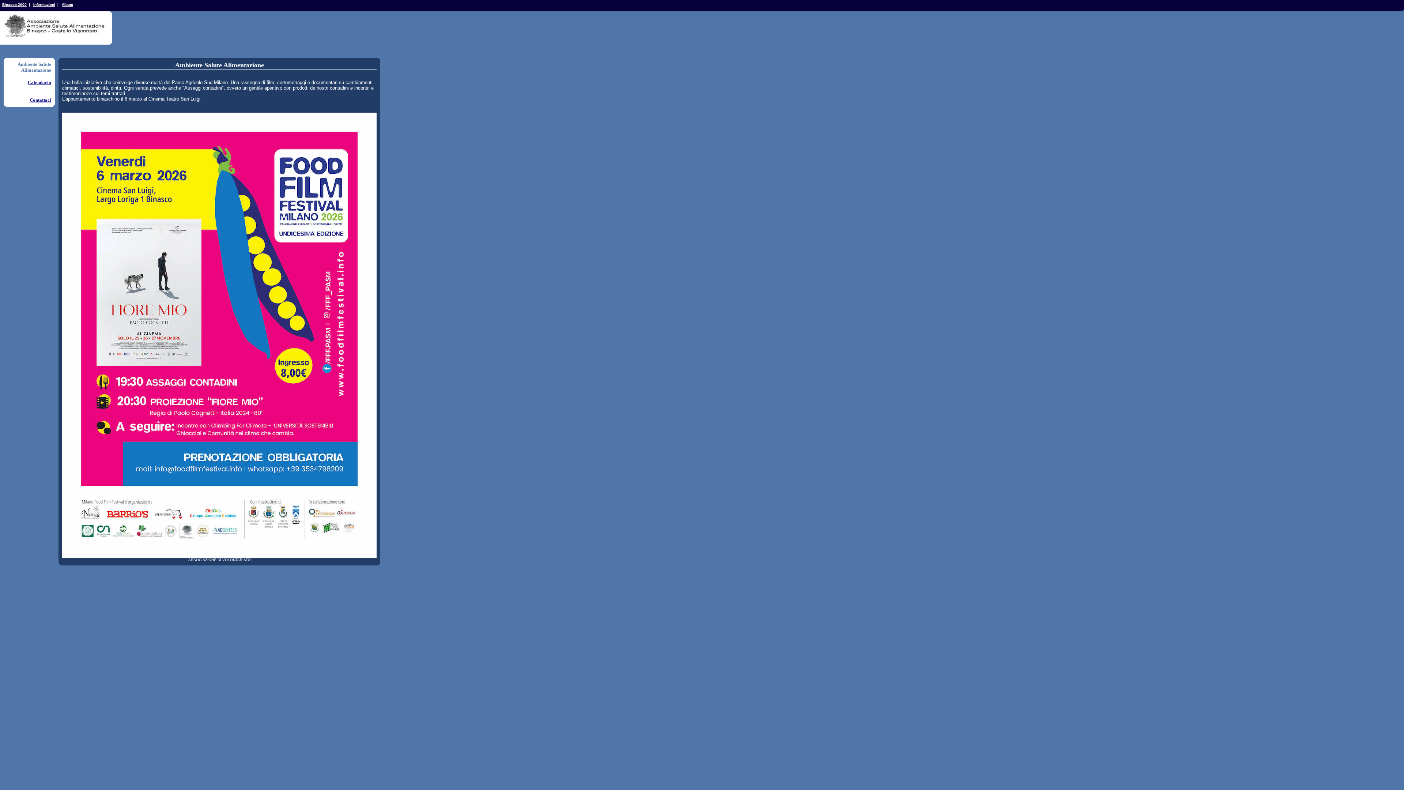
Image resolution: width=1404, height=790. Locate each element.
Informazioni (44, 5)
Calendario (39, 82)
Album (67, 5)
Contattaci (40, 100)
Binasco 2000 (14, 5)
